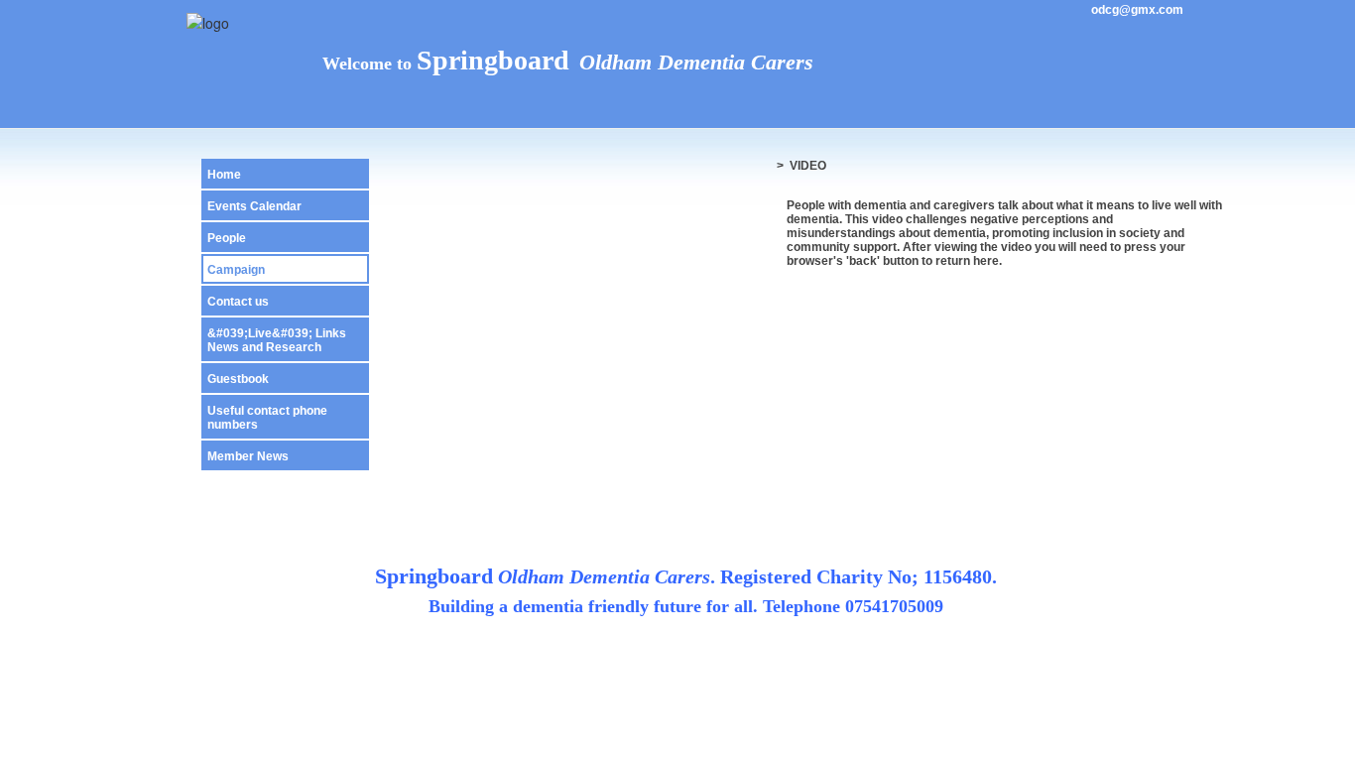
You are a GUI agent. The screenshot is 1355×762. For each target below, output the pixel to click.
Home (224, 175)
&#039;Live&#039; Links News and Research (276, 340)
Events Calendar (254, 206)
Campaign (236, 270)
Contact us (238, 302)
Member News (248, 456)
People (226, 238)
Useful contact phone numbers (267, 418)
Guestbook (238, 379)
